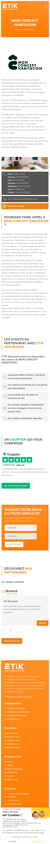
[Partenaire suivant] (10, 630)
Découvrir (42, 623)
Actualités (9, 765)
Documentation (11, 772)
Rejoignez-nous (11, 779)
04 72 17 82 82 (14, 800)
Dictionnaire (10, 776)
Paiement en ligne (12, 737)
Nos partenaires (11, 744)
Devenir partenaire (12, 641)
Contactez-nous (14, 804)
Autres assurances (12, 719)
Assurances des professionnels (17, 712)
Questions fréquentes (14, 769)
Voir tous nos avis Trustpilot (15, 485)
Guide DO (8, 761)
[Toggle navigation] (45, 6)
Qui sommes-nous (12, 740)
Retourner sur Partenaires (25, 29)
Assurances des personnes (16, 715)
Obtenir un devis (14, 544)
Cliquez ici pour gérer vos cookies (18, 697)
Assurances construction (15, 708)
